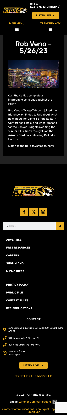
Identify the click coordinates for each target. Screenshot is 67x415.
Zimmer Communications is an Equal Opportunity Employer (33, 410)
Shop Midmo (15, 263)
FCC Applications (19, 308)
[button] (17, 29)
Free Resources (18, 247)
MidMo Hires (15, 271)
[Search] (60, 226)
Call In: (45, 5)
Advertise (13, 239)
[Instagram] (43, 212)
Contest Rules (17, 300)
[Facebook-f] (24, 212)
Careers (12, 255)
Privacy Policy (17, 284)
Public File (14, 292)
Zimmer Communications (35, 401)
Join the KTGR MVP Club (33, 376)
